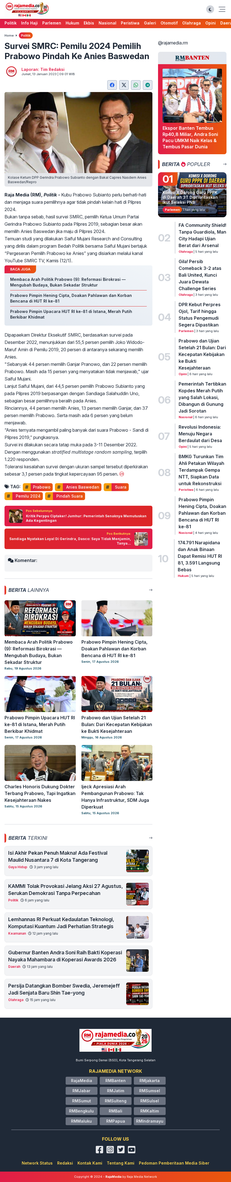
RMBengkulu (81, 1111)
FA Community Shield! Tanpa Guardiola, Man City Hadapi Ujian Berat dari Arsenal (202, 235)
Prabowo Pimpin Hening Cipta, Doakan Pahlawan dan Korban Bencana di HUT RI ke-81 (202, 513)
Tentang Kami (120, 1163)
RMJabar (81, 1090)
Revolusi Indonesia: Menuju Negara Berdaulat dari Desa (200, 433)
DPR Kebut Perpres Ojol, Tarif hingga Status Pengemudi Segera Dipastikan (200, 315)
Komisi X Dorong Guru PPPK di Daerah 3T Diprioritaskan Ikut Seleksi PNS (190, 197)
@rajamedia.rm (173, 43)
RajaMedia (81, 1080)
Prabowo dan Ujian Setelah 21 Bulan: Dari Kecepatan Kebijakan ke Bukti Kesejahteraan (202, 354)
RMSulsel (149, 1100)
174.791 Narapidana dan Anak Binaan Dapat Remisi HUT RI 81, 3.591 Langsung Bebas (200, 556)
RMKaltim (149, 1111)
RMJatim (115, 1090)
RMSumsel (149, 1090)
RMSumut (81, 1100)
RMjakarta (149, 1080)
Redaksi (65, 1163)
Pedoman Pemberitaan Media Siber (174, 1163)
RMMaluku (81, 1121)
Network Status (37, 1163)
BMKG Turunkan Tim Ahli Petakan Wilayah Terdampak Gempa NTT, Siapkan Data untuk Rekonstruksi (201, 470)
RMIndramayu (149, 1121)
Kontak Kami (89, 1163)
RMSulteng (115, 1100)
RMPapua (115, 1121)
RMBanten (115, 1080)
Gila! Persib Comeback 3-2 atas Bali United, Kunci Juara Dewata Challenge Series (200, 275)
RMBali (115, 1111)
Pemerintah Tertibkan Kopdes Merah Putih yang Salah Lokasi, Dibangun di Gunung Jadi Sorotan (202, 397)
